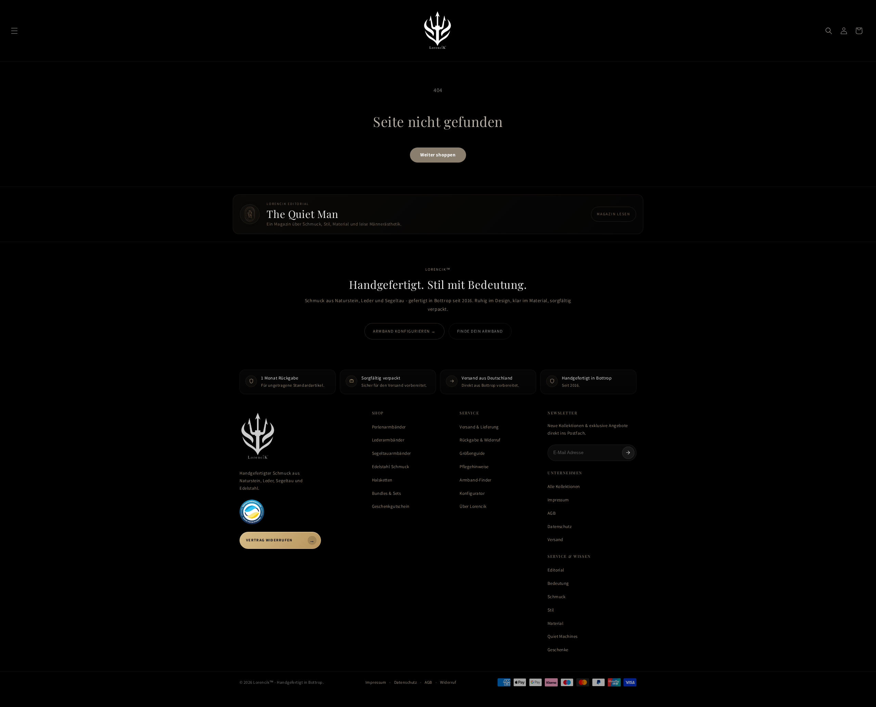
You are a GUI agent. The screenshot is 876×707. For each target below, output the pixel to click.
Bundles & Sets (386, 493)
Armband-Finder (475, 480)
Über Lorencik (473, 506)
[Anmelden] (628, 453)
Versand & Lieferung (479, 427)
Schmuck (557, 597)
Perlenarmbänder (389, 427)
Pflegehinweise (474, 467)
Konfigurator (472, 493)
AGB (552, 513)
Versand (555, 539)
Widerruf (448, 682)
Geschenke (558, 650)
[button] (14, 30)
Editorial (556, 570)
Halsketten (382, 480)
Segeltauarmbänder (391, 453)
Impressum (558, 500)
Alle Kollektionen (564, 486)
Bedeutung (558, 583)
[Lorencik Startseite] (299, 437)
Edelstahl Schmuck (390, 467)
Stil (551, 610)
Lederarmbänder (388, 440)
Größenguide (472, 453)
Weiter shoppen (437, 155)
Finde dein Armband (480, 331)
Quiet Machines (562, 636)
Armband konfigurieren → (404, 331)
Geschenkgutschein (391, 506)
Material (555, 623)
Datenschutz (559, 526)
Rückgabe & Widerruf (480, 440)
